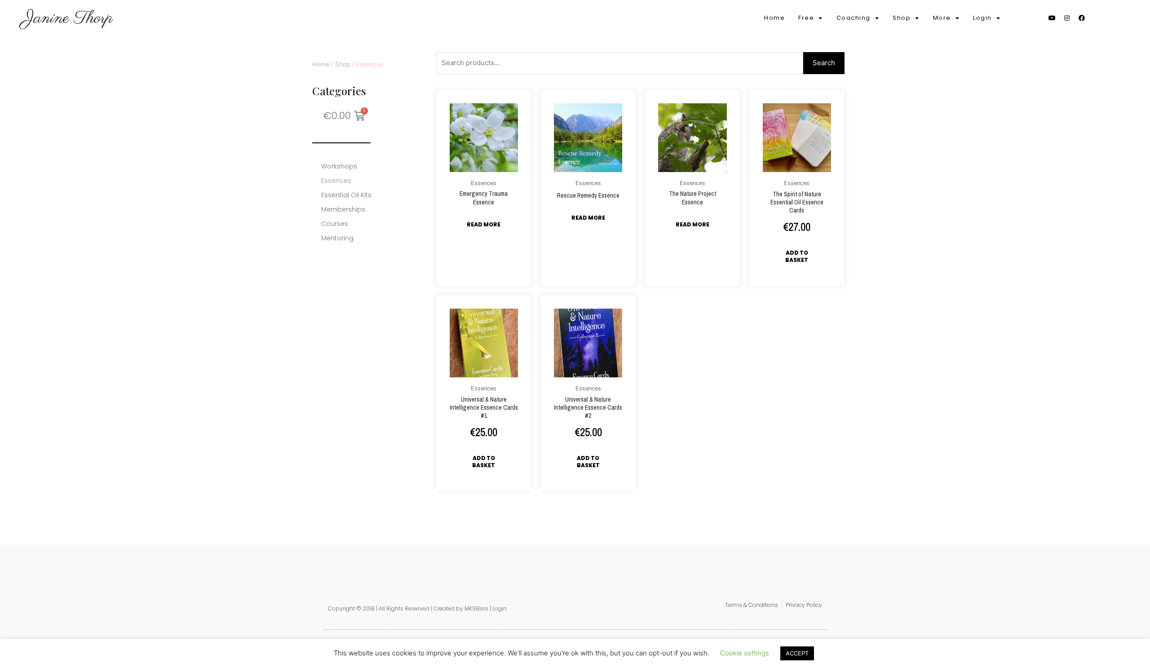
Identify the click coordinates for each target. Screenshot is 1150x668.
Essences (336, 180)
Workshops (339, 166)
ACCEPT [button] (797, 653)
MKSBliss (476, 608)
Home (774, 17)
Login (499, 608)
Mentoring (337, 238)
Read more (483, 224)
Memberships (343, 209)
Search (824, 62)
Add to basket (796, 256)
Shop (342, 64)
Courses (334, 223)
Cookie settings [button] (744, 653)
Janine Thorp (68, 18)
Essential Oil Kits (346, 194)
